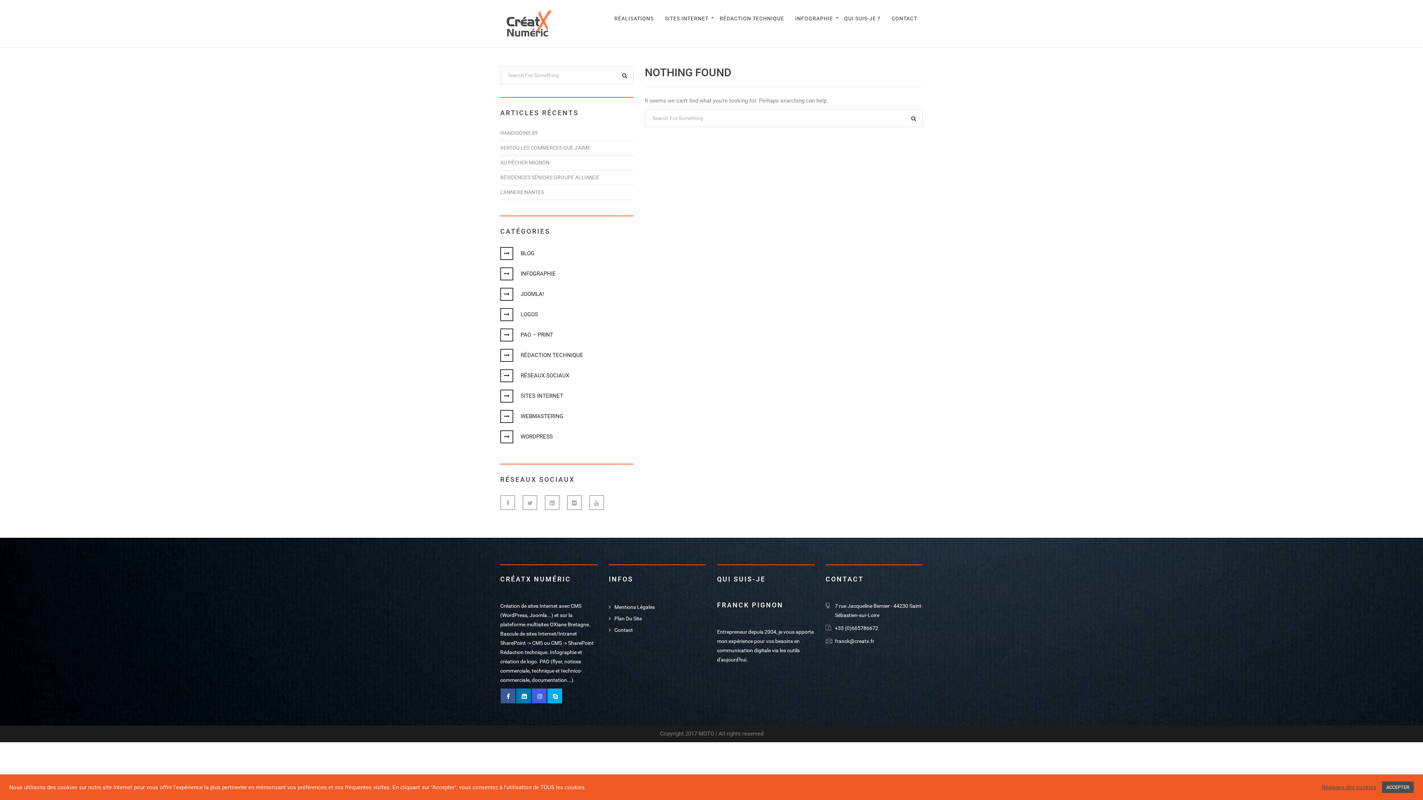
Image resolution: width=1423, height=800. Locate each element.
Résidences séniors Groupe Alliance (549, 177)
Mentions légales (634, 607)
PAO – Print (537, 334)
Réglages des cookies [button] (1349, 787)
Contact (904, 18)
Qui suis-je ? (862, 18)
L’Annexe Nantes (522, 192)
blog (527, 253)
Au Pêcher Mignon (525, 163)
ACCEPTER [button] (1397, 787)
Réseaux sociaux (545, 375)
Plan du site (628, 618)
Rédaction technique (752, 18)
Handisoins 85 (519, 133)
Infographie (814, 18)
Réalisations (634, 18)
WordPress (537, 436)
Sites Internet (687, 18)
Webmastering (542, 416)
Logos (529, 314)
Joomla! (532, 294)
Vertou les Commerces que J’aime (545, 148)
